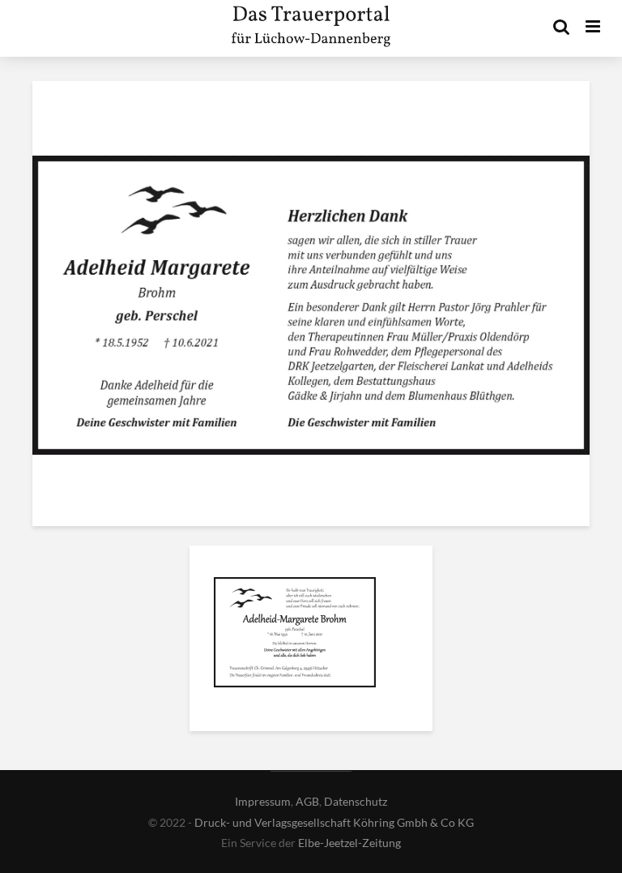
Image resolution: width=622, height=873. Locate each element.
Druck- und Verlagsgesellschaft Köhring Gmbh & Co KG (334, 822)
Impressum (263, 801)
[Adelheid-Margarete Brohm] (295, 634)
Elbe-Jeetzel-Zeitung (349, 842)
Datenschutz (355, 801)
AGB (307, 801)
